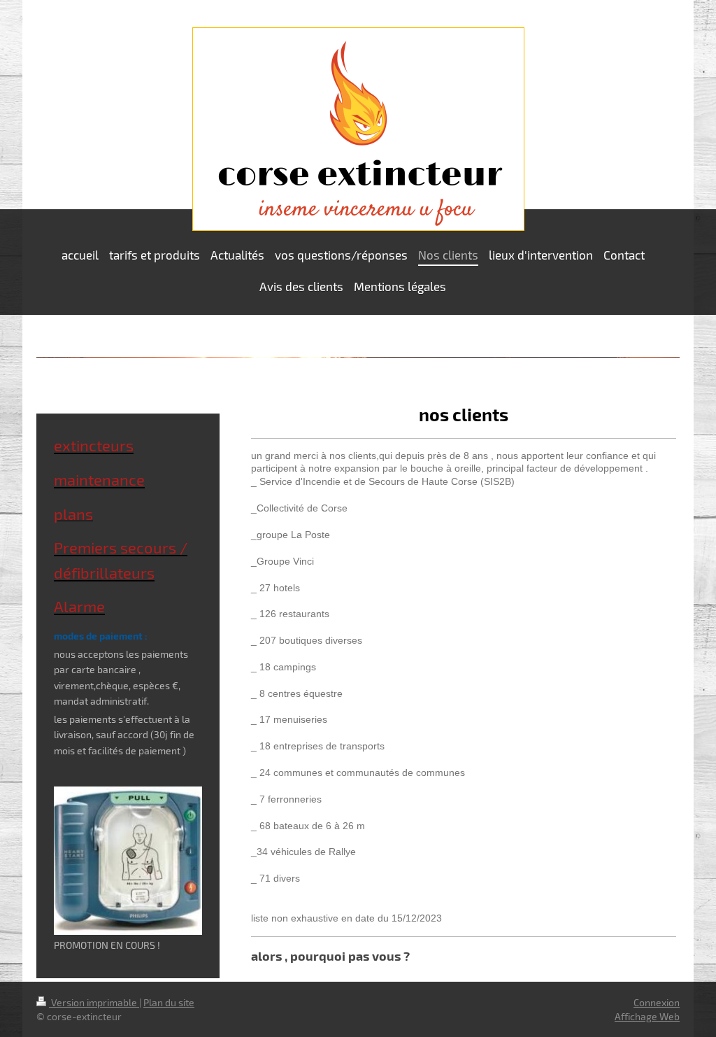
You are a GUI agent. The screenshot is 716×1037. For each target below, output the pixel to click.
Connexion (656, 1002)
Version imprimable (94, 1002)
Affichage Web (647, 1016)
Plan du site (168, 1002)
